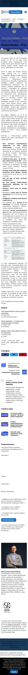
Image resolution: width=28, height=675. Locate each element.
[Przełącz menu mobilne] (25, 12)
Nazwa (4, 476)
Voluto (23, 645)
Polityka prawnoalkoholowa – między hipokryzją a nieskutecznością (16, 424)
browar (4, 340)
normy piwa (11, 340)
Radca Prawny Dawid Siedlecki (13, 49)
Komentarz (5, 455)
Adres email (5, 484)
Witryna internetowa (7, 491)
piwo (7, 342)
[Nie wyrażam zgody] (26, 666)
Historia (4, 41)
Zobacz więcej (16, 12)
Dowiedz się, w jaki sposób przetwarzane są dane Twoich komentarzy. (12, 528)
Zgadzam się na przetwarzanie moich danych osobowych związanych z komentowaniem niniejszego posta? (13, 501)
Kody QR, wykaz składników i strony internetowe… (16, 433)
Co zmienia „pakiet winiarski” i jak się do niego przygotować (17, 415)
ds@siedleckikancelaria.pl (11, 1)
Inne (9, 41)
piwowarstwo (15, 342)
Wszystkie (15, 41)
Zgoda (14, 672)
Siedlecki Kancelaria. (14, 624)
